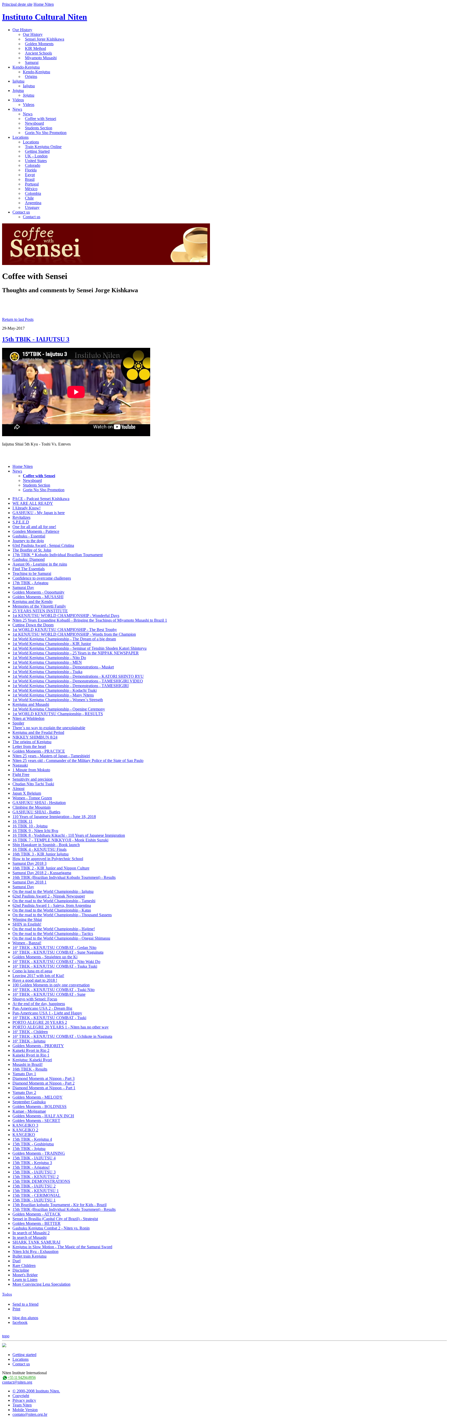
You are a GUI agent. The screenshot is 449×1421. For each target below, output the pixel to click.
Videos (18, 100)
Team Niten (22, 1405)
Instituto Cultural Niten (44, 17)
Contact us (21, 212)
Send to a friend (25, 1304)
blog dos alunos (25, 1318)
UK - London (36, 156)
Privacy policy (24, 1400)
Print (16, 1309)
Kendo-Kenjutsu (26, 67)
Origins (31, 76)
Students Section (38, 128)
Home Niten (44, 4)
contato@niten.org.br (29, 1414)
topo (5, 1336)
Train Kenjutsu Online (43, 146)
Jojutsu (18, 90)
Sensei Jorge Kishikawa (44, 39)
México (31, 189)
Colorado (32, 165)
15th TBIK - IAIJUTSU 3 (35, 339)
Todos (7, 1294)
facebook (20, 1322)
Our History (22, 30)
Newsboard (34, 123)
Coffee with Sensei (40, 118)
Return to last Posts (18, 319)
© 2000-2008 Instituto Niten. (36, 1391)
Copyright (20, 1395)
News (17, 109)
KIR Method (35, 48)
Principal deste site (17, 4)
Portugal (32, 184)
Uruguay (32, 207)
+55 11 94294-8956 (22, 1377)
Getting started (24, 1354)
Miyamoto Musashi (41, 58)
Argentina (33, 203)
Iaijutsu (18, 81)
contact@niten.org (17, 1382)
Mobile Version (25, 1409)
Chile (29, 198)
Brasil (30, 179)
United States (36, 160)
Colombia (33, 193)
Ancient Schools (38, 53)
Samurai (31, 62)
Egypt (30, 174)
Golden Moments (39, 44)
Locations (20, 137)
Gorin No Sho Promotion (46, 132)
